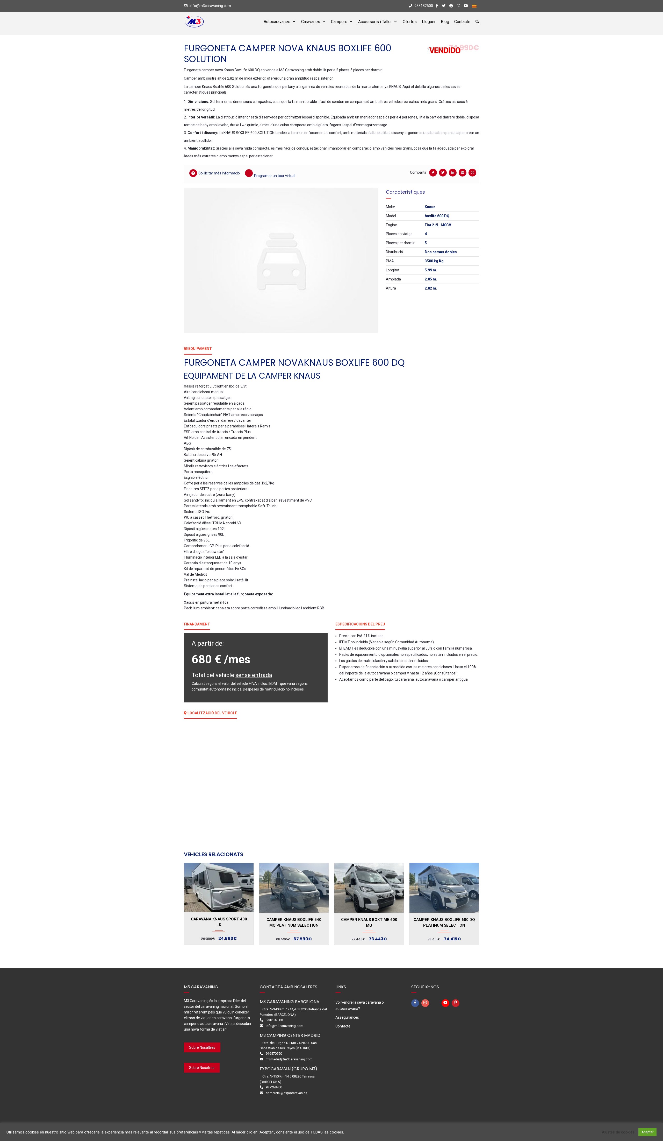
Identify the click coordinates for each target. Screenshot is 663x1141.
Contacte (462, 22)
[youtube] (446, 1003)
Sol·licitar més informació (219, 173)
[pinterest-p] (456, 1003)
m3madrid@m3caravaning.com (289, 1059)
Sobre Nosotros (201, 1068)
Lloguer (429, 22)
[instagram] (426, 1003)
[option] (281, 260)
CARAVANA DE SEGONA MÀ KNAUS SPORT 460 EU (444, 922)
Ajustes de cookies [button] (618, 1132)
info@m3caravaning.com (210, 6)
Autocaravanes (277, 22)
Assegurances (347, 1017)
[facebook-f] (416, 1003)
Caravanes (310, 22)
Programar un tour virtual (274, 176)
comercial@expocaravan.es (286, 1093)
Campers (339, 22)
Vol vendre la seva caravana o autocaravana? (359, 1005)
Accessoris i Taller (375, 22)
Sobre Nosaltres (202, 1047)
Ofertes (410, 22)
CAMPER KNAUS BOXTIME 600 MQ (294, 922)
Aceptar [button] (647, 1132)
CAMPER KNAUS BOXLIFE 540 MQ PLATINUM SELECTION (218, 922)
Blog (445, 22)
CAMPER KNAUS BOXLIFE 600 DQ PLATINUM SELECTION (369, 922)
